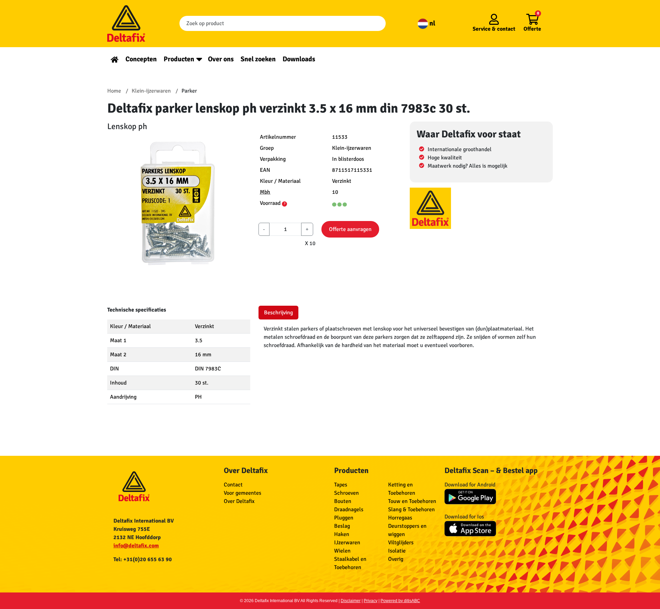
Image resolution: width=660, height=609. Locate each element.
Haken (341, 534)
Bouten (342, 501)
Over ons (221, 59)
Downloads (299, 59)
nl (431, 23)
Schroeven (346, 493)
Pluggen (343, 517)
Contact (233, 484)
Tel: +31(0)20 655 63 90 (142, 559)
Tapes (340, 484)
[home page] (115, 59)
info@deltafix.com (136, 545)
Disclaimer (351, 600)
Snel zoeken (258, 59)
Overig (395, 559)
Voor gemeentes (242, 493)
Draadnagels (348, 509)
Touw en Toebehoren (412, 501)
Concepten (141, 59)
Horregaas (400, 517)
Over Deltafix (239, 501)
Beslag (342, 526)
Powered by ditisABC (400, 600)
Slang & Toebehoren (411, 509)
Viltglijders (401, 542)
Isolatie (397, 550)
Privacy (370, 600)
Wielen (342, 550)
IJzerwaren (347, 542)
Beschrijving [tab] (278, 312)
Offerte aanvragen (350, 229)
